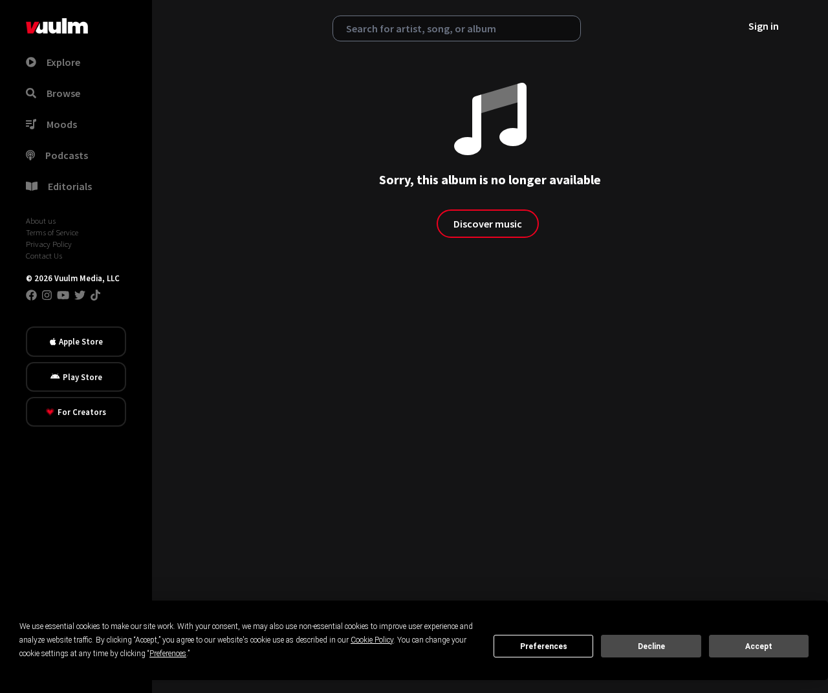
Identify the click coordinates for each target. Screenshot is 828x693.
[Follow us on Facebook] (31, 295)
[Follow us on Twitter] (79, 295)
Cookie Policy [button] (372, 640)
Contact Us (44, 255)
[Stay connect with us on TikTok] (95, 295)
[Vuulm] (57, 26)
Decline (651, 646)
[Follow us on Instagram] (47, 295)
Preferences (543, 646)
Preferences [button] (167, 653)
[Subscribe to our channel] (63, 295)
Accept (758, 646)
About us (41, 220)
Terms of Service (52, 232)
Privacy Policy (49, 244)
